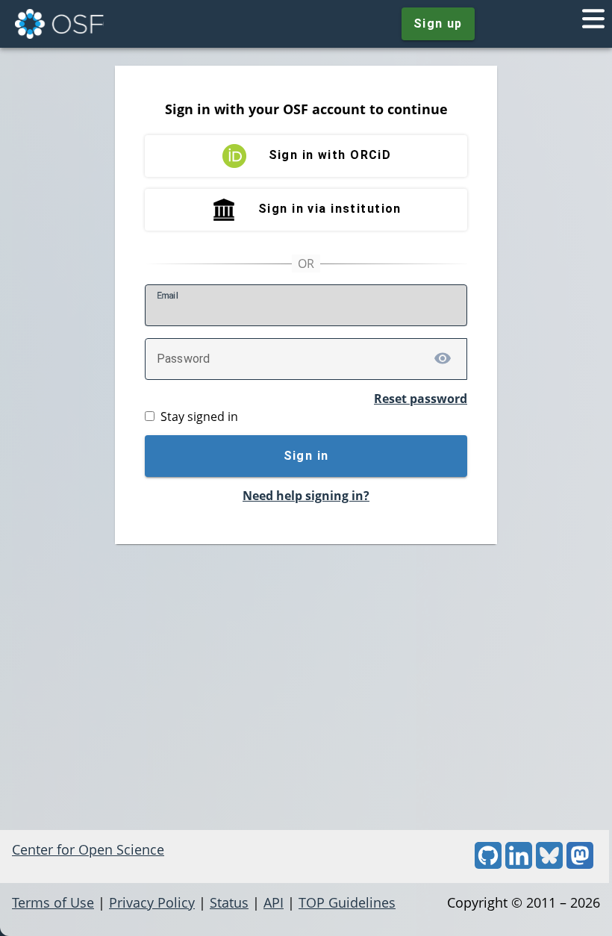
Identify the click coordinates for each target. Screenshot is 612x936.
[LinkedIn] (518, 864)
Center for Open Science (88, 849)
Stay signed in (199, 416)
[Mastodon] (579, 864)
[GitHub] (488, 864)
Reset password (420, 398)
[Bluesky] (549, 864)
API (273, 902)
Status (229, 902)
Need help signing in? (306, 495)
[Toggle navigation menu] (593, 24)
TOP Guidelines (347, 902)
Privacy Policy (152, 902)
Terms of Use (53, 902)
